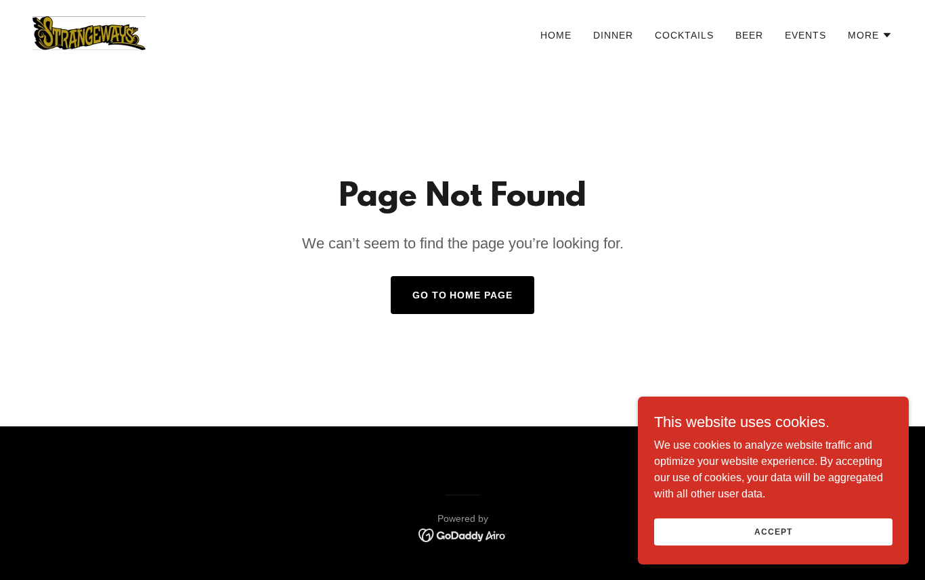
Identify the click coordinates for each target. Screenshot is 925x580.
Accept (773, 531)
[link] (89, 32)
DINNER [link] (613, 35)
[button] (870, 35)
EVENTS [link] (805, 35)
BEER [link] (749, 35)
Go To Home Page (462, 295)
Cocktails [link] (684, 35)
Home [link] (556, 35)
